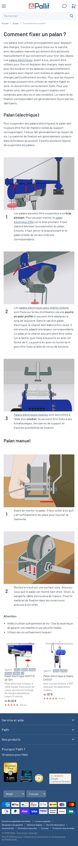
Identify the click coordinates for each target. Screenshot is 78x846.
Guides (16, 23)
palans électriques (20, 60)
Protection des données (64, 828)
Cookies (45, 828)
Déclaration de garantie (12, 824)
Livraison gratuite (42, 821)
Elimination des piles (27, 828)
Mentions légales (34, 824)
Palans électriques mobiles (31, 414)
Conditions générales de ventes (16, 821)
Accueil (5, 23)
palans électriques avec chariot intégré (44, 307)
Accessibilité (8, 828)
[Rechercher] (71, 16)
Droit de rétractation (55, 824)
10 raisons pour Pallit (15, 754)
